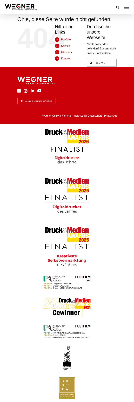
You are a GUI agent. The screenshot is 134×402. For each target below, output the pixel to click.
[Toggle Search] (117, 7)
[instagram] (25, 91)
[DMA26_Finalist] (67, 128)
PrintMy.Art (110, 115)
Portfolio (66, 39)
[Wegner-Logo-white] (36, 77)
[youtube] (39, 91)
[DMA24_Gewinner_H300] (67, 298)
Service (65, 46)
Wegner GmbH (51, 115)
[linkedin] (32, 91)
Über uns (66, 52)
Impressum (79, 115)
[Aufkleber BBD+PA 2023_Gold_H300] (67, 378)
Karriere (66, 115)
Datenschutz (95, 115)
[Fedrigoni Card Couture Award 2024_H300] (67, 347)
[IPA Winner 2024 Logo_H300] (67, 325)
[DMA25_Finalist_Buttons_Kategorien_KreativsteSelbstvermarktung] (67, 226)
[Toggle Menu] (127, 7)
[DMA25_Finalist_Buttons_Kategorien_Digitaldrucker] (67, 177)
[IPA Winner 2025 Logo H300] (67, 275)
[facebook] (19, 91)
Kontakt (65, 58)
